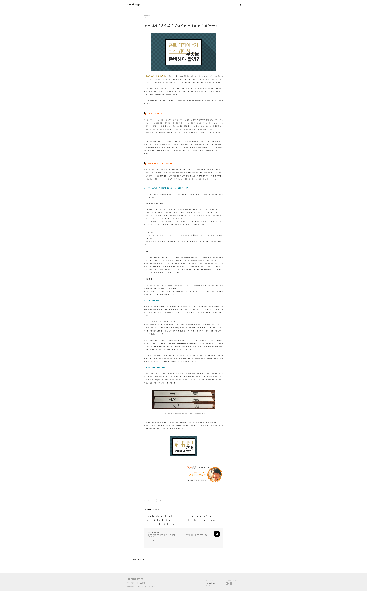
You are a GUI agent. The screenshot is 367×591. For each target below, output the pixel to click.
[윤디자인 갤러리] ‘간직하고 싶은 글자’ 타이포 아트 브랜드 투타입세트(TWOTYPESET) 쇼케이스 (162, 520)
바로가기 (151, 238)
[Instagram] (227, 583)
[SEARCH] (240, 5)
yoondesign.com (211, 583)
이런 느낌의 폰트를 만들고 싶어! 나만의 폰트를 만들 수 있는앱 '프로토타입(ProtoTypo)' (201, 516)
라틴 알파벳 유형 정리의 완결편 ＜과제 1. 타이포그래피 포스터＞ (162, 516)
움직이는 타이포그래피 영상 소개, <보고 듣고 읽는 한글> (162, 524)
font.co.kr (209, 585)
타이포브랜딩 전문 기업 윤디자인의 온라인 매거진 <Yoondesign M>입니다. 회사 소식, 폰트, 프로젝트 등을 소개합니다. (177, 536)
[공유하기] (151, 500)
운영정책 (142, 583)
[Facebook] (231, 583)
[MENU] (236, 5)
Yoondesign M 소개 (132, 583)
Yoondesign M (153, 532)
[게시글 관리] (153, 500)
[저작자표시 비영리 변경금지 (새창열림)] (166, 500)
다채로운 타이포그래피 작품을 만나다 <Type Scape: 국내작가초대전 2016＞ (201, 520)
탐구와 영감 (147, 15)
